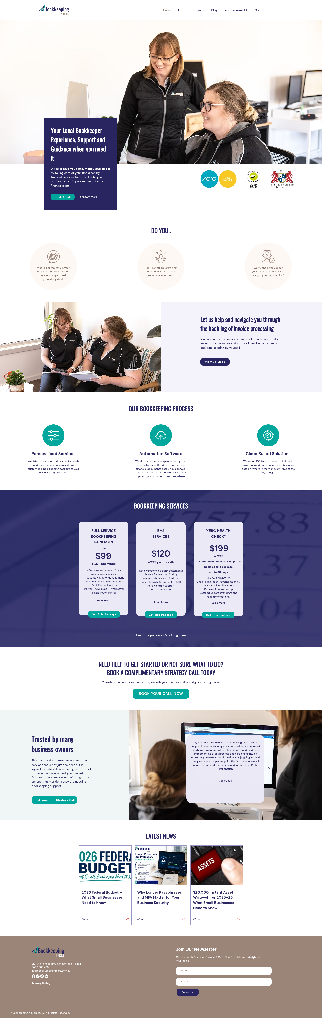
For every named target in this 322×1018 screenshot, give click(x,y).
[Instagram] (38, 976)
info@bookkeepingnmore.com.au (51, 971)
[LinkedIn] (46, 976)
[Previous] (182, 769)
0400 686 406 (40, 967)
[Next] (269, 769)
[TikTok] (42, 976)
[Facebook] (33, 976)
